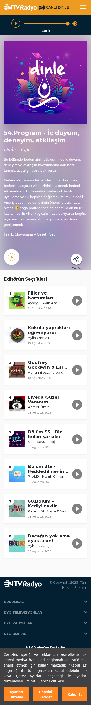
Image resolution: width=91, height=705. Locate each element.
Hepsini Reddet (45, 694)
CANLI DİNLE (57, 7)
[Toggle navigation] (83, 8)
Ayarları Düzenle (16, 694)
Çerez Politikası (51, 681)
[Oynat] (15, 23)
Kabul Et (74, 694)
